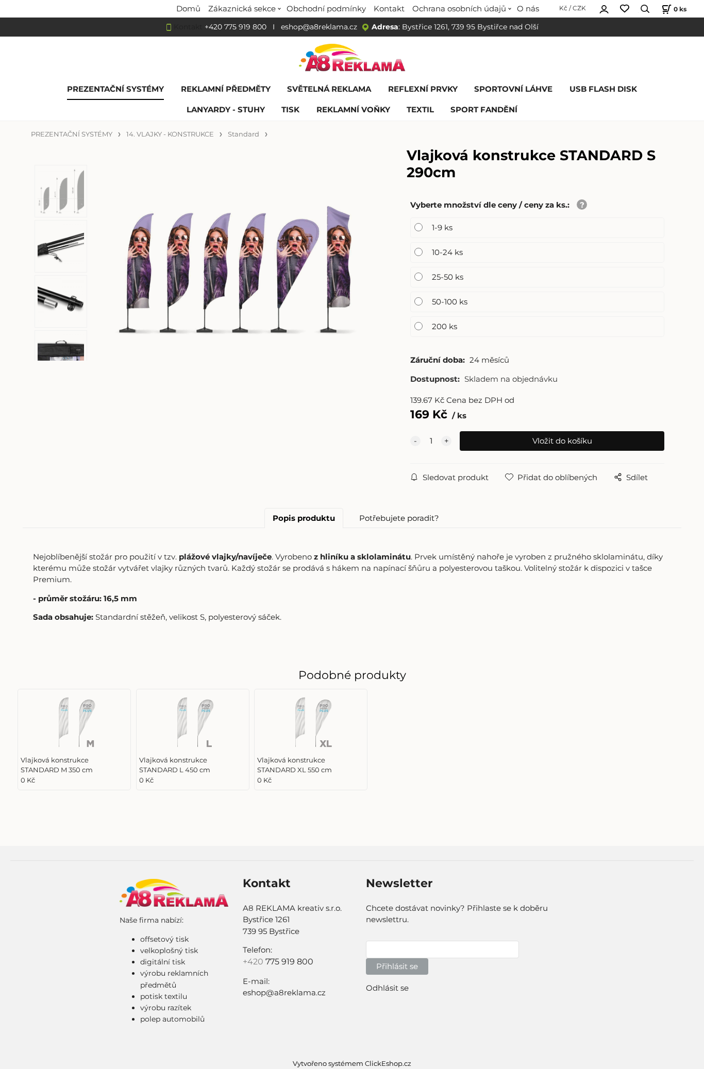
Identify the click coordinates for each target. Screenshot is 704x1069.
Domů (188, 8)
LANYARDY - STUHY (226, 109)
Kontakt (389, 8)
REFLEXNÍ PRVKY (423, 89)
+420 (254, 961)
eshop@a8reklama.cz (319, 26)
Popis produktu (304, 518)
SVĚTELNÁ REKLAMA (329, 89)
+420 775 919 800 (235, 26)
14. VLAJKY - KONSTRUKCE (170, 134)
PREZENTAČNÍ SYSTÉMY (115, 89)
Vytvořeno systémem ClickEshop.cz (352, 1063)
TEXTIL (420, 109)
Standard (243, 134)
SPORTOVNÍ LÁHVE (513, 89)
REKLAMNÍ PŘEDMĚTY (226, 89)
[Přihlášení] (604, 7)
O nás (528, 8)
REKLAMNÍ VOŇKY (353, 109)
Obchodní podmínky (326, 8)
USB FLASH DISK (603, 89)
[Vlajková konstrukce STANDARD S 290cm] (235, 267)
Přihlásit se (397, 966)
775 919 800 (289, 961)
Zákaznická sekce (242, 8)
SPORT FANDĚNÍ (483, 109)
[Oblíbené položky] (624, 9)
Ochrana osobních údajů (459, 8)
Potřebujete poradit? (399, 518)
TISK (290, 109)
